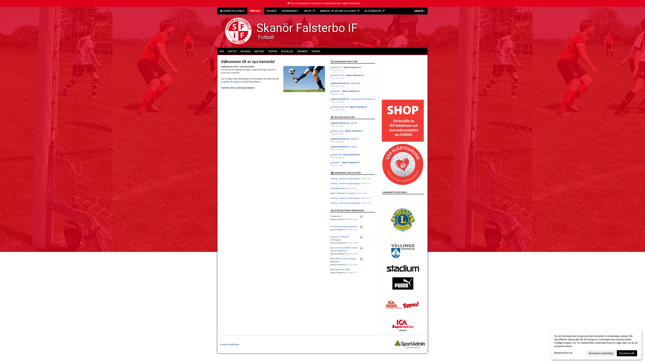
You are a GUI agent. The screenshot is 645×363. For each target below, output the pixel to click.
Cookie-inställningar (229, 344)
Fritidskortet (335, 216)
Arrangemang (289, 11)
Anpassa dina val (563, 352)
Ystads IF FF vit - (347, 75)
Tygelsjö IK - (346, 67)
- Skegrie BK (346, 83)
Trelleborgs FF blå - (349, 107)
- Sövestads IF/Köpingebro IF (353, 99)
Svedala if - (346, 163)
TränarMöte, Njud (338, 188)
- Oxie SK (344, 123)
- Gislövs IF (345, 139)
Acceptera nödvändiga (601, 353)
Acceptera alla (627, 353)
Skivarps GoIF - (347, 131)
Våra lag (255, 11)
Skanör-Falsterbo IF (233, 11)
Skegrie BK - (346, 155)
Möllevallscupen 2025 (340, 270)
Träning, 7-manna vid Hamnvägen (345, 179)
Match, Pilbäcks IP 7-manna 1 (343, 193)
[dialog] (596, 344)
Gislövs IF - (345, 91)
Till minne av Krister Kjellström (343, 227)
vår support (235, 81)
